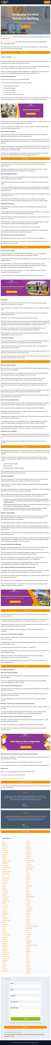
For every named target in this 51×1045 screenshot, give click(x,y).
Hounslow (28, 951)
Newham (6, 778)
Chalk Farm (5, 968)
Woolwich (4, 856)
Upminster (4, 924)
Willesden (28, 877)
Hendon (28, 879)
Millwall (4, 884)
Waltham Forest (6, 901)
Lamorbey (4, 911)
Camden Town (5, 956)
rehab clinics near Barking (9, 41)
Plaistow (16, 778)
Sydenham (5, 960)
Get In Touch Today (25, 52)
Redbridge (4, 854)
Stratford (4, 858)
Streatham (28, 856)
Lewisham (4, 907)
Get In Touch (25, 1027)
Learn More (25, 247)
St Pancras (5, 945)
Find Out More (25, 158)
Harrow (27, 938)
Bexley (4, 922)
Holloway (4, 939)
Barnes (27, 898)
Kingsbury (28, 900)
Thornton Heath (29, 866)
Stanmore (28, 932)
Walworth (4, 932)
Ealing (27, 930)
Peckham (4, 926)
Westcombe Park (6, 871)
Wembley (28, 913)
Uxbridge (28, 972)
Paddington (28, 847)
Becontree (10, 778)
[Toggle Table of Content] (13, 57)
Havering (4, 909)
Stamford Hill (5, 913)
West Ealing (29, 928)
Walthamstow (5, 880)
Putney (27, 883)
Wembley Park (29, 909)
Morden (28, 904)
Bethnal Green (5, 896)
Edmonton (4, 937)
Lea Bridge (5, 892)
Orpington (28, 852)
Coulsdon (28, 934)
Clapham (28, 843)
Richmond (28, 923)
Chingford (4, 918)
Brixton (4, 962)
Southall (28, 953)
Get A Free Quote (25, 831)
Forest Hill (4, 947)
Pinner (27, 957)
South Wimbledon (30, 896)
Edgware (28, 915)
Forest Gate (21, 778)
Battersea (28, 858)
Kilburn (27, 862)
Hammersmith (29, 885)
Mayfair (4, 966)
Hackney (4, 894)
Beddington (28, 894)
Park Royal (28, 907)
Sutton (27, 917)
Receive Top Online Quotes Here (25, 782)
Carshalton (28, 911)
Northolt (28, 949)
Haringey (4, 943)
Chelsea (28, 849)
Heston (27, 955)
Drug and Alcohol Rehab (6, 36)
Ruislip (27, 964)
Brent (27, 871)
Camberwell (5, 941)
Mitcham (28, 892)
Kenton (27, 921)
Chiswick (28, 902)
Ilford (2, 778)
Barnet (27, 888)
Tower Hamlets (5, 877)
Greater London (6, 867)
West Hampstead (30, 860)
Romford (4, 888)
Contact (47, 2)
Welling (4, 886)
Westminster (5, 954)
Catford (4, 928)
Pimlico (28, 841)
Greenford (28, 943)
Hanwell (28, 936)
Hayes (27, 959)
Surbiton (28, 947)
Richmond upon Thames (32, 926)
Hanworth (28, 962)
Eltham (4, 903)
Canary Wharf (5, 873)
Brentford (28, 919)
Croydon (28, 881)
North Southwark (6, 935)
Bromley (4, 869)
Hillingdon (28, 970)
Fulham (28, 873)
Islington (4, 930)
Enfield (27, 845)
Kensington (28, 864)
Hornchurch (5, 905)
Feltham (28, 966)
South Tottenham (6, 920)
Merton (27, 890)
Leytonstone (5, 865)
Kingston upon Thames (31, 945)
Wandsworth (29, 868)
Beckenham (5, 971)
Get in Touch (25, 361)
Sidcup (4, 916)
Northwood (28, 968)
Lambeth (4, 964)
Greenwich (5, 890)
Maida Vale (28, 854)
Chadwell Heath (6, 861)
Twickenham (29, 940)
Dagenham (5, 863)
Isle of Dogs (5, 882)
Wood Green (5, 949)
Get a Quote (24, 26)
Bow (3, 875)
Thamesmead (5, 852)
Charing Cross (5, 952)
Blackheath (5, 899)
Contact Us (25, 446)
